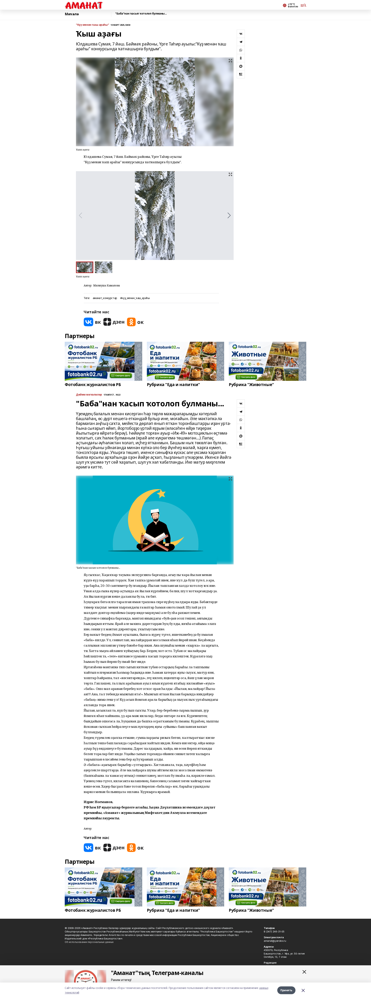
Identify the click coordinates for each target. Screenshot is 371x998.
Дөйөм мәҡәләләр (89, 394)
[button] (229, 215)
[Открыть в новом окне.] (92, 322)
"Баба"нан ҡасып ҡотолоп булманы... (141, 13)
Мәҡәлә (72, 14)
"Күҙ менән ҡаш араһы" (92, 24)
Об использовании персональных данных (89, 941)
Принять (286, 990)
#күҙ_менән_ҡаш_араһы (135, 298)
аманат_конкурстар (105, 298)
